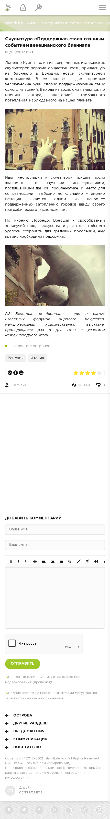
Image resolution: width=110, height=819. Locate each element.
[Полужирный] (11, 561)
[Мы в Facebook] (39, 810)
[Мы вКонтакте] (9, 810)
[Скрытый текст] (87, 561)
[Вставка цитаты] (96, 561)
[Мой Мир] (21, 372)
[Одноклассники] (15, 372)
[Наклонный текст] (18, 561)
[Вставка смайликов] (70, 561)
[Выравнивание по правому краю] (61, 561)
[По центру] (52, 561)
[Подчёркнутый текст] (26, 561)
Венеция (16, 358)
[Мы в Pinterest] (99, 810)
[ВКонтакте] (10, 372)
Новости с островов (31, 346)
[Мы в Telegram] (84, 810)
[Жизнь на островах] (7, 7)
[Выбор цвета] (78, 561)
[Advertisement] (55, 453)
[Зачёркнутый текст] (35, 561)
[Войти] (23, 7)
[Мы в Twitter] (24, 810)
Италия (37, 358)
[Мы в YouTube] (54, 810)
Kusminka (18, 385)
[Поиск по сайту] (38, 7)
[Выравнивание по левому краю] (43, 561)
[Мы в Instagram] (69, 810)
